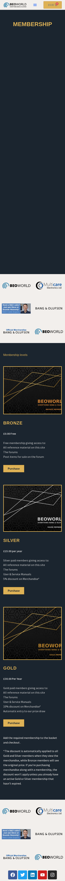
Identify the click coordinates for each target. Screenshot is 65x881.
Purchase (14, 468)
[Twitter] (22, 874)
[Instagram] (52, 874)
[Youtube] (42, 874)
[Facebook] (12, 874)
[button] (35, 5)
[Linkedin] (32, 874)
